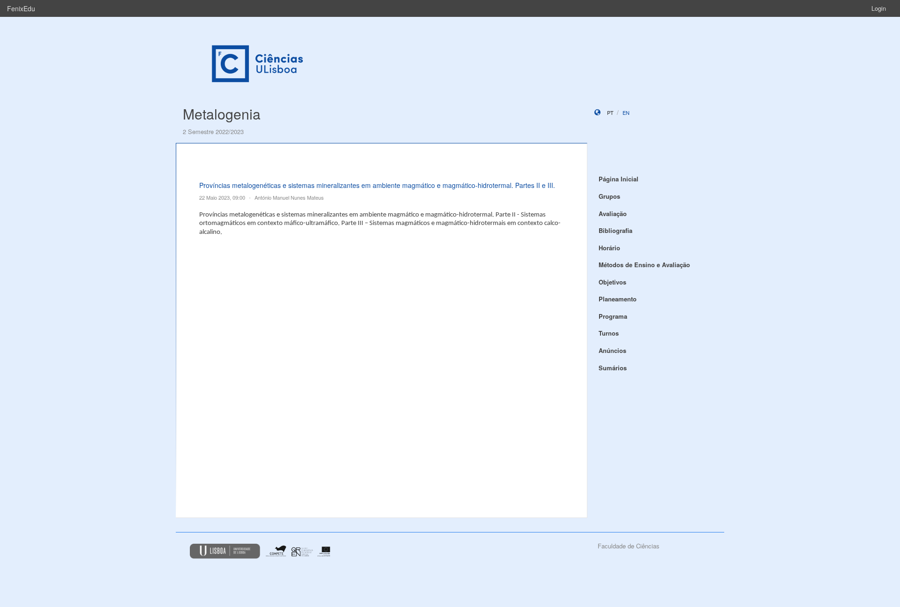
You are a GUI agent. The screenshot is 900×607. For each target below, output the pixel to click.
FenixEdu (21, 8)
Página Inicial (618, 178)
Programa (613, 316)
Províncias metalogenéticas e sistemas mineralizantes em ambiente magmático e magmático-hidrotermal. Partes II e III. (377, 185)
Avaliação (613, 213)
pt (610, 112)
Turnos (609, 333)
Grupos (609, 196)
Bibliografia (615, 230)
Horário (609, 247)
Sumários (613, 367)
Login (878, 8)
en (626, 112)
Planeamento (618, 298)
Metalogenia (222, 114)
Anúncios (612, 350)
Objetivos (612, 281)
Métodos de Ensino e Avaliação (644, 264)
